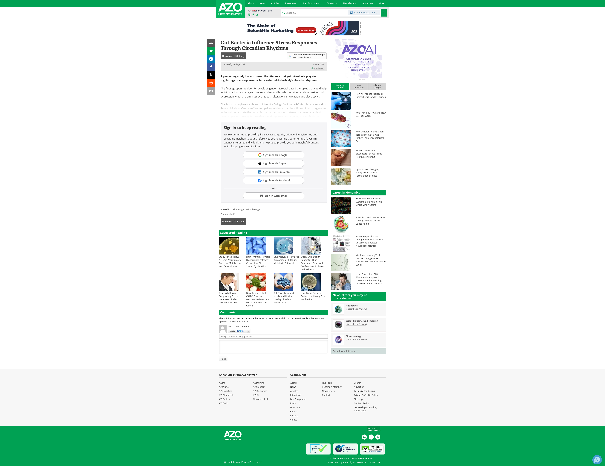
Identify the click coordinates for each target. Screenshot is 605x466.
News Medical (260, 399)
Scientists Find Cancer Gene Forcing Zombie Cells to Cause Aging (370, 220)
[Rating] (211, 51)
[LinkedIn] (211, 59)
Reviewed (319, 68)
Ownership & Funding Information (365, 409)
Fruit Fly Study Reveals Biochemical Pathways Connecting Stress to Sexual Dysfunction (258, 261)
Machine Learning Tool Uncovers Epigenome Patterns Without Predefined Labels (371, 260)
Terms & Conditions (364, 390)
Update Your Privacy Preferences (244, 461)
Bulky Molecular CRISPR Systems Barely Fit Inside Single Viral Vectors (369, 201)
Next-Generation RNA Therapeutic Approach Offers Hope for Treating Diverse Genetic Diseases (369, 279)
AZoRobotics (225, 390)
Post (223, 358)
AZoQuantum (260, 390)
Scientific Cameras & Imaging (362, 320)
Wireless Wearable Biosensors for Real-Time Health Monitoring (369, 153)
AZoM (222, 382)
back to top (373, 428)
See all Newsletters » (344, 351)
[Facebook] (211, 67)
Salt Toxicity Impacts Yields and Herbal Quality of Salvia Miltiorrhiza (284, 298)
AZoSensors (259, 386)
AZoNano (224, 386)
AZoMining (258, 382)
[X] (211, 75)
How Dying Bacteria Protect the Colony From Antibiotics (313, 296)
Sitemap (358, 399)
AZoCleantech (226, 395)
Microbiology (253, 209)
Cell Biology (238, 209)
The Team (327, 382)
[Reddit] (211, 83)
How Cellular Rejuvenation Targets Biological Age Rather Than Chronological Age (370, 136)
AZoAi (256, 395)
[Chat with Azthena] (597, 459)
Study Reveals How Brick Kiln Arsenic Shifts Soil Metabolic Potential (286, 260)
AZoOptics (224, 399)
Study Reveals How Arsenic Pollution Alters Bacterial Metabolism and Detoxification (231, 261)
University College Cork (234, 64)
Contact (326, 395)
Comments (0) (228, 214)
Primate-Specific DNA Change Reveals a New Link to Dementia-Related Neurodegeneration (370, 241)
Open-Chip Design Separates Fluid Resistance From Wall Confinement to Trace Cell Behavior (312, 263)
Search (357, 382)
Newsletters (328, 390)
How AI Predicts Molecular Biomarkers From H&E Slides (371, 95)
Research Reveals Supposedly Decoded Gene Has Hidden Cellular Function (230, 298)
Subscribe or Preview (356, 308)
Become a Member (332, 386)
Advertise (359, 386)
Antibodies (352, 305)
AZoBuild (223, 403)
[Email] (211, 91)
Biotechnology (353, 336)
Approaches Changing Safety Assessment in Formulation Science (367, 172)
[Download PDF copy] (211, 43)
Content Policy (361, 403)
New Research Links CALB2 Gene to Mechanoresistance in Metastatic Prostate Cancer (258, 299)
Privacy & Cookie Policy (366, 395)
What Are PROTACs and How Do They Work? (371, 114)
